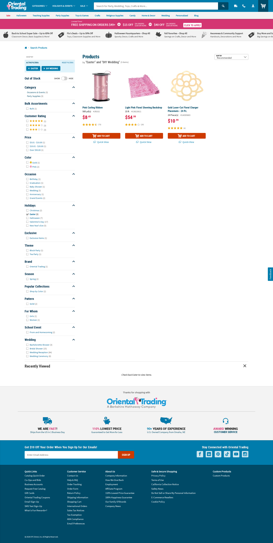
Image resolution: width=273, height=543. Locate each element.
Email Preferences (76, 523)
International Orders (77, 506)
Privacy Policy (158, 475)
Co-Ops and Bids (33, 480)
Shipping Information (77, 497)
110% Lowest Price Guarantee (119, 492)
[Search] (223, 6)
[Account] (253, 6)
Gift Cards (29, 492)
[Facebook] (200, 454)
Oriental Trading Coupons (37, 497)
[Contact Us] (244, 6)
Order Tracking (74, 484)
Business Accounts (34, 484)
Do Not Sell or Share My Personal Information (173, 492)
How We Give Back (114, 480)
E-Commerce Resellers (162, 497)
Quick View (103, 142)
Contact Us (72, 475)
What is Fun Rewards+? (36, 510)
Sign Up (126, 455)
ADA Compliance (75, 519)
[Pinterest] (218, 454)
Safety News (157, 488)
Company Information (116, 475)
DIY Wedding (52, 68)
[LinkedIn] (209, 454)
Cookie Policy (158, 501)
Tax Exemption (74, 514)
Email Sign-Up (32, 501)
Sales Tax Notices (75, 510)
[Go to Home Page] (26, 47)
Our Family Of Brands (115, 501)
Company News (113, 506)
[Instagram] (245, 454)
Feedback (270, 274)
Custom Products (221, 475)
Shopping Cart (74, 501)
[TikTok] (227, 454)
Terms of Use (157, 480)
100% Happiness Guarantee (118, 497)
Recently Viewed (37, 366)
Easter (34, 68)
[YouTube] (236, 454)
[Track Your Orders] (236, 6)
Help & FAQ (72, 480)
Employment (111, 484)
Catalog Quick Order (35, 475)
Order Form (72, 488)
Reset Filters (67, 63)
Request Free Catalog (35, 488)
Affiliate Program (113, 488)
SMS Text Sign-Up (33, 506)
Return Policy (73, 492)
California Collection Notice (165, 484)
